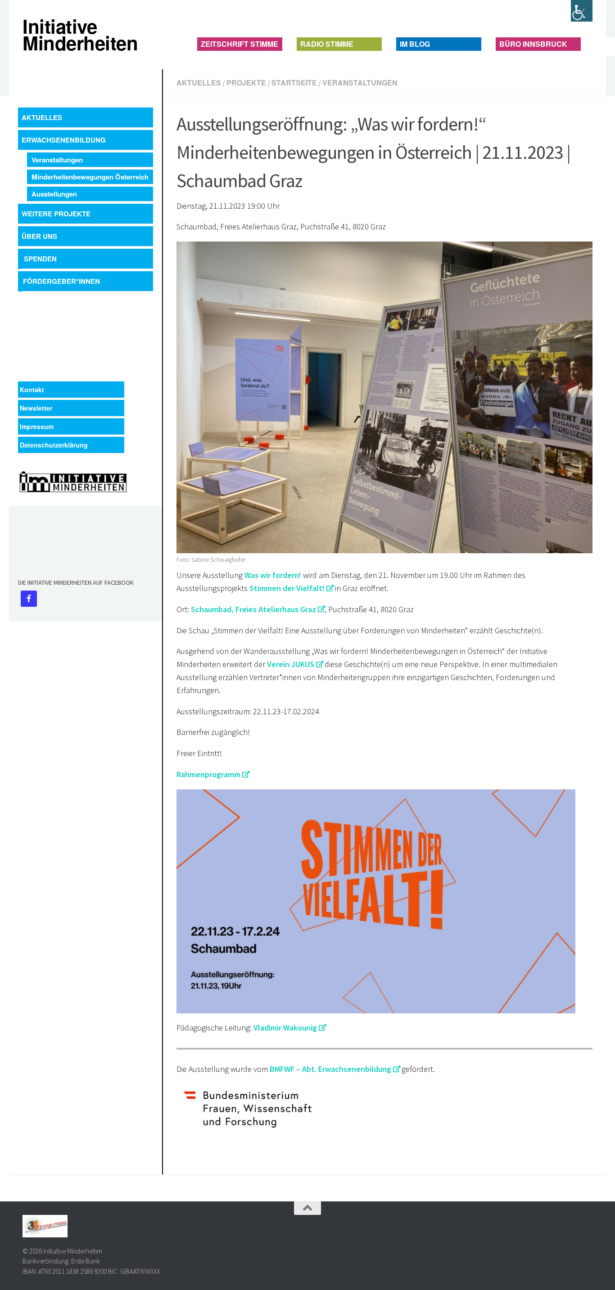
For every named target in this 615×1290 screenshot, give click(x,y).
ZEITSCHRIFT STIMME (239, 44)
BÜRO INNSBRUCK (533, 44)
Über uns (39, 236)
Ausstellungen (54, 194)
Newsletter (36, 407)
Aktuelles (198, 82)
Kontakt (32, 389)
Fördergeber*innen (61, 281)
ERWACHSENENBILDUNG (64, 140)
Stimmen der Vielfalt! (287, 588)
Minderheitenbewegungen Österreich (90, 177)
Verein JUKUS (290, 664)
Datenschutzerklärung (54, 444)
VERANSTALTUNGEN (360, 82)
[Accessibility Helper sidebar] (581, 11)
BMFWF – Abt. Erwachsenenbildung (330, 1069)
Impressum (37, 426)
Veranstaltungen (57, 160)
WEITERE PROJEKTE (56, 214)
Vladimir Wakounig (285, 1027)
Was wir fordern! (272, 575)
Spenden (40, 259)
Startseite (294, 82)
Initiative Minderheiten (31, 34)
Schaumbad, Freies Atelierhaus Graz (253, 609)
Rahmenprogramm (208, 774)
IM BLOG (415, 44)
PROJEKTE (246, 82)
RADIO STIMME (326, 44)
